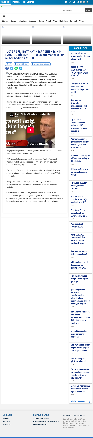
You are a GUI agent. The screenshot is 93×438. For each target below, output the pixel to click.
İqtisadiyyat (22, 21)
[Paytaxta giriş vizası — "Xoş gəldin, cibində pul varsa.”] (77, 35)
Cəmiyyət (32, 21)
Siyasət (13, 21)
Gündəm (5, 21)
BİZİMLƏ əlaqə (28, 2)
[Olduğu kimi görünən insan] (46, 35)
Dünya (81, 21)
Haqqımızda (16, 2)
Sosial (48, 21)
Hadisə (41, 21)
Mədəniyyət (63, 21)
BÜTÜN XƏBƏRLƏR (78, 402)
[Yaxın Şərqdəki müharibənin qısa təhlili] (16, 35)
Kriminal (73, 21)
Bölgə (55, 21)
